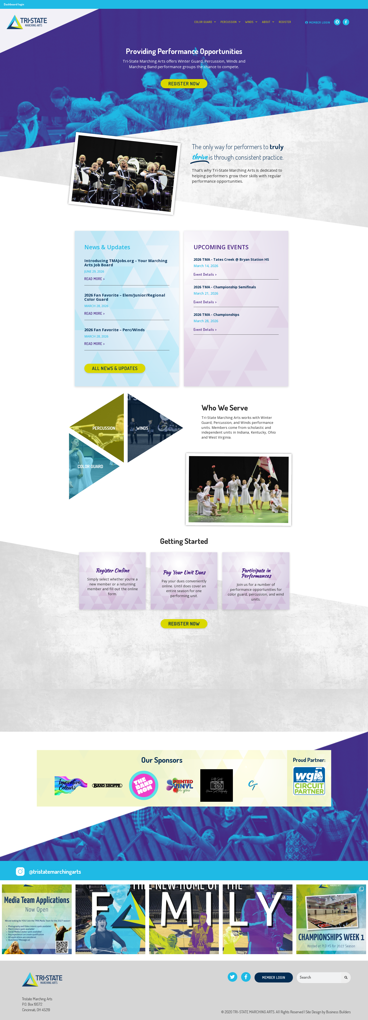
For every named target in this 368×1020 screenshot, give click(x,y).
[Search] (346, 977)
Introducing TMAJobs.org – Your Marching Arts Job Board (125, 262)
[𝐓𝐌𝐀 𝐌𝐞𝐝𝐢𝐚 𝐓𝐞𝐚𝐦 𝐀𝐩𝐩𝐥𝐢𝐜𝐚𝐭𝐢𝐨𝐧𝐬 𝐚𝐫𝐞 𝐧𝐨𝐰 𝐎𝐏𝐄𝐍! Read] (37, 919)
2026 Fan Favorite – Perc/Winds (114, 329)
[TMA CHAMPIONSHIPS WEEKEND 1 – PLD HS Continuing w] (331, 919)
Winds (249, 22)
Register (285, 22)
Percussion (229, 22)
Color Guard (203, 22)
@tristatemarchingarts (55, 871)
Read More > (94, 279)
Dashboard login (14, 4)
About (266, 22)
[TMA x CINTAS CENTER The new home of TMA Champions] (110, 919)
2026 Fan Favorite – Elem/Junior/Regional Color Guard (124, 297)
